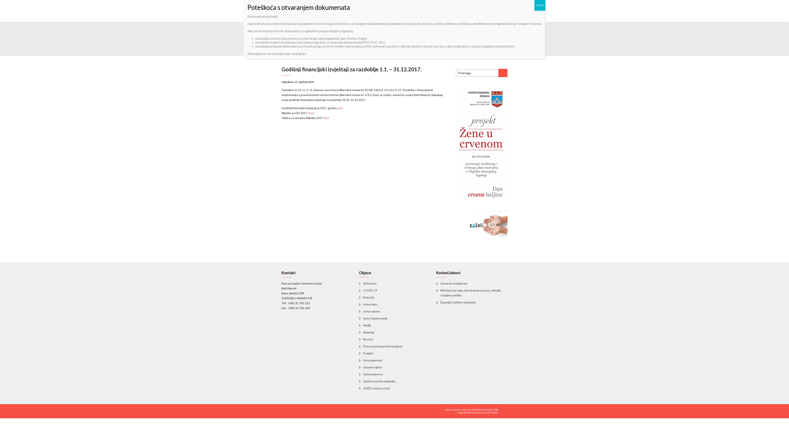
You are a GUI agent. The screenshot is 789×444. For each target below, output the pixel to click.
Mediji (367, 325)
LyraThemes (491, 412)
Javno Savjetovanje (375, 318)
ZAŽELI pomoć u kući (376, 388)
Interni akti (370, 304)
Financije (368, 297)
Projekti (368, 353)
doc (311, 113)
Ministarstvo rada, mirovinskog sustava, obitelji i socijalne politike (470, 293)
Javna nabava (371, 311)
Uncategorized (372, 360)
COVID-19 (370, 290)
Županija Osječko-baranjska (458, 302)
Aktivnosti (369, 283)
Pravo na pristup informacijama (382, 346)
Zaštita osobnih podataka (379, 381)
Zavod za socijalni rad (453, 283)
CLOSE (540, 5)
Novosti (368, 339)
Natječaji (368, 332)
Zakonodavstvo (373, 374)
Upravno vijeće (372, 367)
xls (340, 108)
